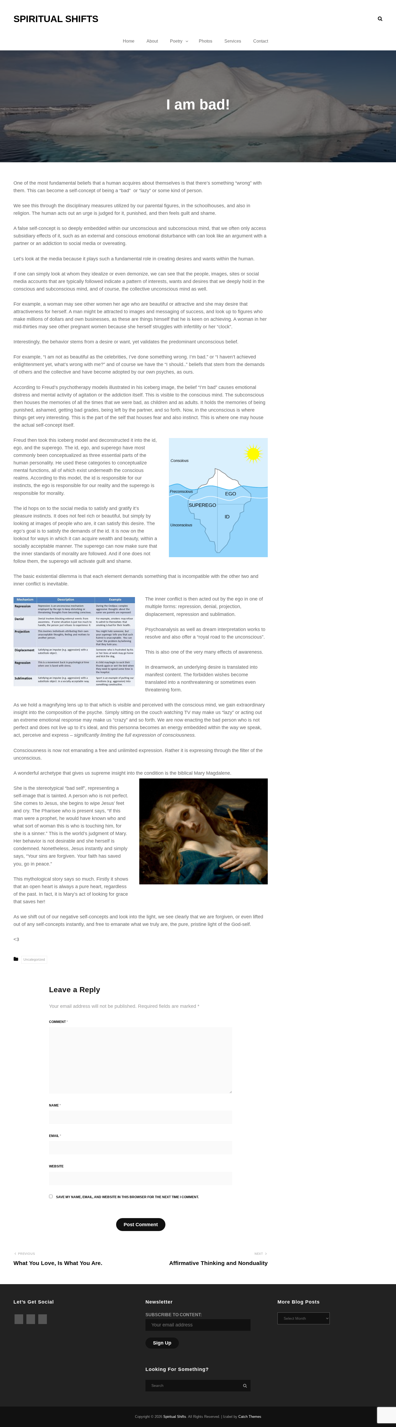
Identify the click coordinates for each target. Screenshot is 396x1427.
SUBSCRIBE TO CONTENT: (173, 1314)
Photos (205, 41)
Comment (58, 1022)
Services (232, 41)
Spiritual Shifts (55, 18)
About (152, 41)
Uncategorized (34, 959)
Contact (260, 41)
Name (55, 1105)
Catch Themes (249, 1417)
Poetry (176, 41)
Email (55, 1136)
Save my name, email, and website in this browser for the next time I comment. (127, 1197)
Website (56, 1166)
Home (128, 41)
